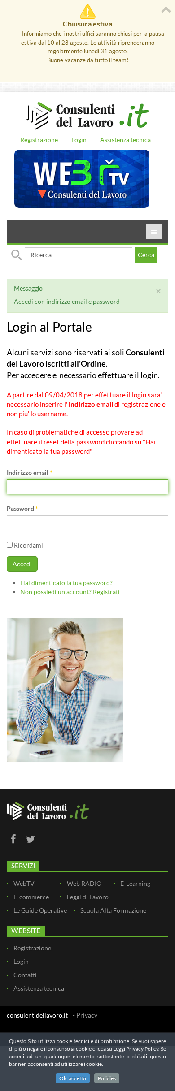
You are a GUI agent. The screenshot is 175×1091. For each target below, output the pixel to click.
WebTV (24, 883)
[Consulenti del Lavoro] (87, 115)
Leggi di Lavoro (88, 897)
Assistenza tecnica (125, 139)
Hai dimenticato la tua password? (66, 582)
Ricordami (28, 545)
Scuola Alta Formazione (113, 910)
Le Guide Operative (40, 910)
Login (79, 139)
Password (22, 508)
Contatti (25, 975)
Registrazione (39, 139)
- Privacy (85, 1015)
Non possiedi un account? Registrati (70, 591)
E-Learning (135, 883)
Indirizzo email (29, 472)
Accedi (22, 564)
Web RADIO (84, 883)
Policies (107, 1078)
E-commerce (31, 897)
